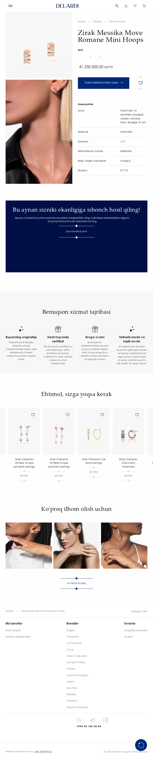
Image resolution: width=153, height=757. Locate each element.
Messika (97, 22)
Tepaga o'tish (139, 611)
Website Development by (20, 752)
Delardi (82, 22)
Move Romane (117, 22)
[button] (11, 5)
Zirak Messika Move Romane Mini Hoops (43, 611)
